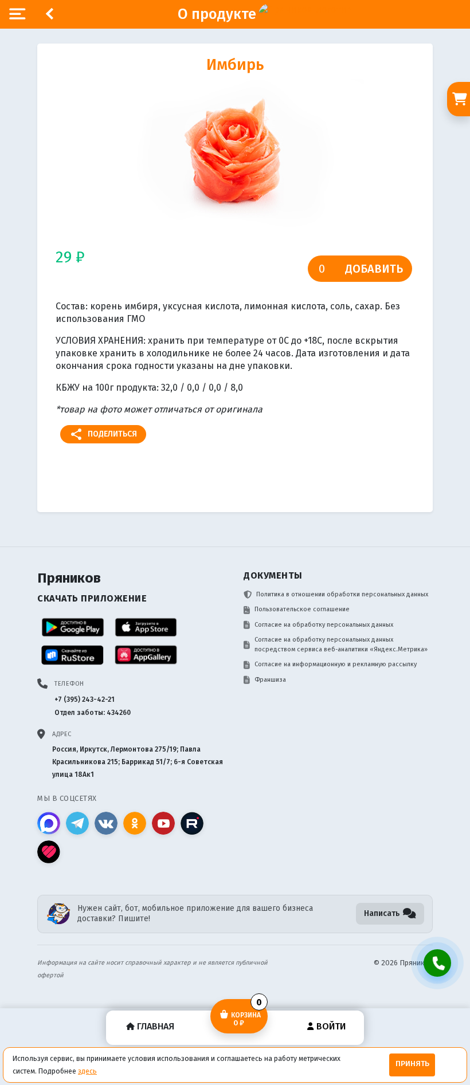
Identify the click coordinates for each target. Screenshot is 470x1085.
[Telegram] (77, 823)
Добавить (374, 269)
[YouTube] (163, 823)
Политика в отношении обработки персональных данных (342, 594)
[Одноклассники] (134, 823)
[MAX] (48, 823)
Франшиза (270, 679)
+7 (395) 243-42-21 (84, 699)
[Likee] (48, 851)
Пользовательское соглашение (302, 609)
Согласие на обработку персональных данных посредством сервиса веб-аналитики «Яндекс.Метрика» (341, 644)
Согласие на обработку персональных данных (323, 624)
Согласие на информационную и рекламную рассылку (335, 664)
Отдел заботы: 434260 (92, 713)
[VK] (106, 823)
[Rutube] (192, 823)
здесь (87, 1071)
